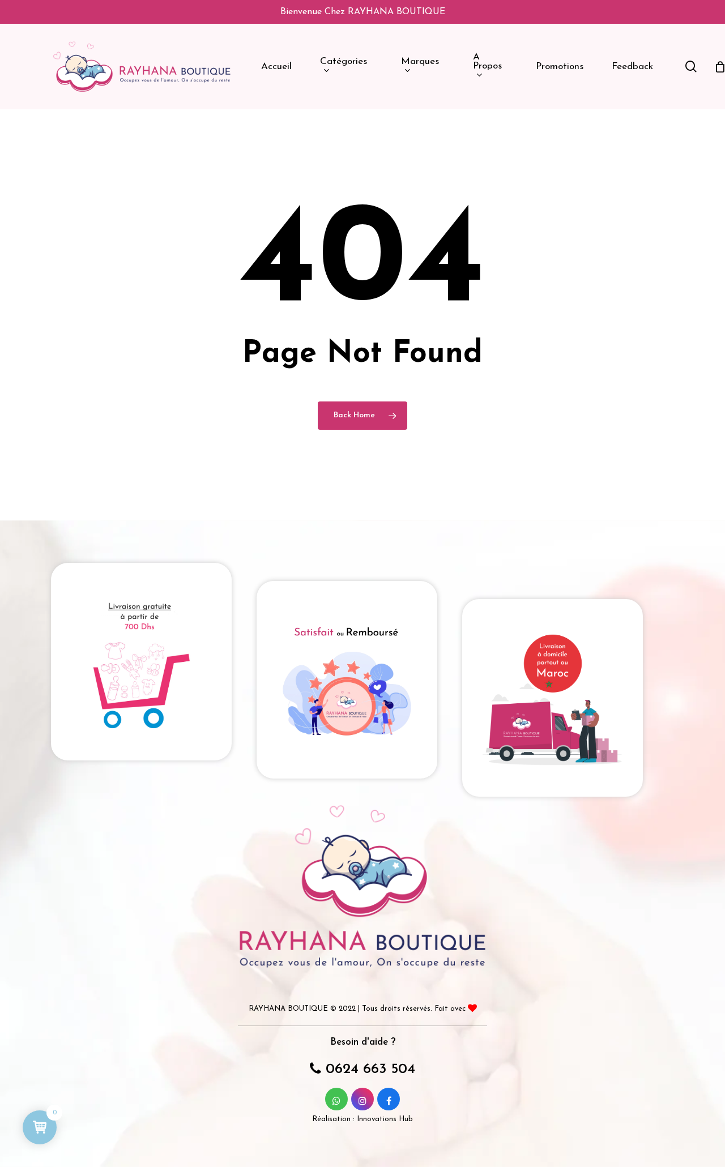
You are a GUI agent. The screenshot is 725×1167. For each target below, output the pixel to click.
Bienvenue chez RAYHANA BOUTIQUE (362, 11)
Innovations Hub (385, 1119)
